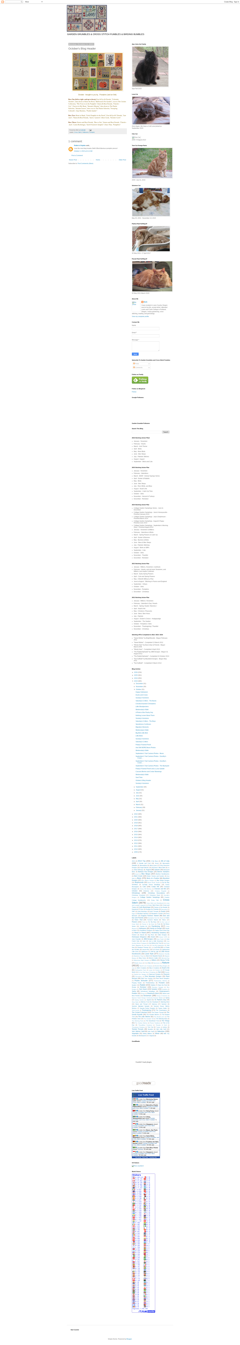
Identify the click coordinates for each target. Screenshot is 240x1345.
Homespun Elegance (139, 937)
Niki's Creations (141, 968)
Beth (145, 302)
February (139, 807)
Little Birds (139, 736)
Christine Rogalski (160, 891)
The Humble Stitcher (152, 1014)
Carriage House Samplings (151, 884)
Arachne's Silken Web (158, 867)
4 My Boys (154, 861)
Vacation (150, 1029)
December (139, 683)
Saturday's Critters (142, 742)
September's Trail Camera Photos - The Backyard (152, 766)
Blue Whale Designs (163, 880)
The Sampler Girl (149, 1018)
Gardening (156, 926)
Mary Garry (142, 958)
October (139, 689)
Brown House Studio (154, 882)
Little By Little (154, 951)
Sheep (143, 993)
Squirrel (149, 1000)
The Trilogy (165, 1021)
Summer (164, 1004)
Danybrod (135, 909)
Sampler (154, 989)
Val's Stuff (151, 1031)
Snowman (147, 996)
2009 (136, 852)
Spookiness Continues (143, 724)
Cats (144, 887)
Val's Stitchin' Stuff (138, 1031)
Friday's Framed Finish (143, 745)
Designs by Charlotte (152, 909)
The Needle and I (159, 1016)
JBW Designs (148, 939)
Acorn (157, 863)
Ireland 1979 (163, 937)
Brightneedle (139, 882)
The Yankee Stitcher (141, 1023)
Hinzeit (142, 935)
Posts (137, 364)
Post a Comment (77, 155)
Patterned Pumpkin (155, 974)
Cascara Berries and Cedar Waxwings (149, 771)
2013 (136, 840)
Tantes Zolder (162, 1008)
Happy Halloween (142, 692)
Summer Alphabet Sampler (141, 1006)
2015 (136, 834)
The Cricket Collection (139, 1012)
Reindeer (143, 987)
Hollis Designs (162, 935)
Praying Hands (137, 983)
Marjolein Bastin (157, 956)
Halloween (85, 132)
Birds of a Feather (153, 878)
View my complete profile (140, 316)
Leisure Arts (145, 949)
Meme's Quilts (153, 958)
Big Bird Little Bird (142, 733)
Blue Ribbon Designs (148, 880)
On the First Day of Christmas (147, 972)
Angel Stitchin (144, 867)
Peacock (166, 974)
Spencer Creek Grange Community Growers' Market (147, 998)
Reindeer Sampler (157, 987)
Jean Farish (160, 939)
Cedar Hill (155, 887)
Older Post (122, 160)
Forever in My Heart (148, 924)
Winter (157, 1033)
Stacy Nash (135, 1002)
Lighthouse (144, 951)
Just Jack (147, 945)
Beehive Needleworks (162, 874)
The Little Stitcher (144, 1017)
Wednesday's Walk (142, 709)
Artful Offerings (138, 869)
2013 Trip (142, 861)
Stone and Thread (141, 1004)
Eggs (133, 913)
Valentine (160, 1031)
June (138, 796)
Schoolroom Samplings (147, 991)
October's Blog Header (143, 780)
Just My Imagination (158, 945)
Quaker (134, 985)
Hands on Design (156, 928)
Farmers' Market (152, 920)
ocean (150, 970)
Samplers (164, 989)
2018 (136, 826)
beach (137, 874)
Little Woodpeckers (142, 706)
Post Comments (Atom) (85, 163)
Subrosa (154, 1004)
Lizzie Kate (149, 954)
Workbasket (142, 1035)
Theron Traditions (155, 1023)
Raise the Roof (162, 985)
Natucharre (156, 963)
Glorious (140, 1149)
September (140, 787)
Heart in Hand (140, 933)
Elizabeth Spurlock (143, 913)
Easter (163, 911)
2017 (136, 829)
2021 (136, 817)
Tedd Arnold (135, 1010)
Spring (167, 998)
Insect (153, 937)
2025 (136, 675)
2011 (136, 846)
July (137, 793)
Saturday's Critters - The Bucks (146, 701)
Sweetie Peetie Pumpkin (147, 1008)
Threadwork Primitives (138, 1027)
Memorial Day (165, 958)
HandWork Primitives (146, 930)
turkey (165, 1027)
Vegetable (135, 1033)
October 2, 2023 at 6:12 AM (83, 151)
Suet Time (139, 777)
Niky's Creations (154, 968)
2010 (136, 849)
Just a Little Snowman (156, 941)
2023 (136, 681)
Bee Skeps (146, 874)
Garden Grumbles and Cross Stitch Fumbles (144, 1101)
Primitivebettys (150, 983)
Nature (165, 962)
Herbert (134, 935)
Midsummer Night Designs (141, 960)
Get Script (138, 1157)
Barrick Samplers (163, 872)
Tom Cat (150, 1027)
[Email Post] (89, 130)
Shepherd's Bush (153, 993)
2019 (136, 823)
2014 (136, 837)
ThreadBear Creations (145, 1025)
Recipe (134, 987)
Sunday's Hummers (142, 698)
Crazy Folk (155, 900)
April (137, 801)
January (139, 810)
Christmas (136, 893)
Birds (139, 878)
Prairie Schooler (141, 981)
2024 (136, 678)
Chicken (135, 891)
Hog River (151, 935)
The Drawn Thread (157, 1012)
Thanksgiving (146, 1010)
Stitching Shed (165, 1002)
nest (133, 968)
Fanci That (138, 920)
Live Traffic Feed (146, 1095)
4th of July (165, 861)
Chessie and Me (160, 889)
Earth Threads (154, 911)
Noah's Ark (165, 968)
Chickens (146, 891)
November (139, 686)
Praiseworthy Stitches (160, 980)
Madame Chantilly (164, 954)
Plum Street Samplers (162, 978)
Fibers (164, 920)
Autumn (157, 870)
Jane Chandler (136, 939)
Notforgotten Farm (140, 970)
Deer (141, 909)
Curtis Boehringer (144, 907)
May (137, 799)
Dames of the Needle (160, 907)
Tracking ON (152, 1157)
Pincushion (138, 976)
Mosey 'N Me (164, 960)
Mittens (154, 960)
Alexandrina (143, 865)
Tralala (158, 1027)
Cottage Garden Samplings (150, 897)
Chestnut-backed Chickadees (146, 704)
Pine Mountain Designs (153, 976)
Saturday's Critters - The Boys (146, 721)
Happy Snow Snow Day (162, 930)
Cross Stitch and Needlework (155, 903)
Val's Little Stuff (161, 1029)
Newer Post (73, 160)
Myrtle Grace (138, 963)
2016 (136, 831)
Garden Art (143, 926)
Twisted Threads (137, 1029)
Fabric (167, 918)
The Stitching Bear (161, 1018)
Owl (159, 972)
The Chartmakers (161, 1010)
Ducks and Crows (142, 695)
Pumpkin (92, 132)
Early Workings (142, 911)
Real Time (145, 1157)
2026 (136, 672)
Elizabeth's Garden (157, 913)
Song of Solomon (162, 995)
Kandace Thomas (143, 947)
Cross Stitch (78, 132)
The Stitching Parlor (138, 1021)
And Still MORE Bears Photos (146, 747)
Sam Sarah (143, 989)
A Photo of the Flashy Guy (144, 712)
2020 (136, 820)
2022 (136, 814)
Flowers (134, 922)
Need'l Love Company (146, 966)
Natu (149, 963)
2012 (136, 843)
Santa (134, 991)
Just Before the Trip (155, 943)
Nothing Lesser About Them (145, 715)
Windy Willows (147, 1033)
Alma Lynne (153, 865)
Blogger (129, 1339)
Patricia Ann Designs (140, 974)
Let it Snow (156, 949)
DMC (133, 911)
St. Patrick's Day (160, 1000)
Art (168, 867)
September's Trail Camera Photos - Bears (150, 753)
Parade (167, 972)
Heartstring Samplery (158, 933)
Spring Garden (139, 1000)
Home (98, 160)
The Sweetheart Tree (152, 1021)
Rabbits (153, 985)
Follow (134, 392)
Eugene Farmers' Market (150, 916)
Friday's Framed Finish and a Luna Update (150, 769)
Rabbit (142, 985)
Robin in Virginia (80, 145)
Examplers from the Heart (155, 918)
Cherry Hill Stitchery (146, 889)
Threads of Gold (161, 1025)
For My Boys (152, 922)
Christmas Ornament (138, 895)
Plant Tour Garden (146, 978)
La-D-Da (157, 947)
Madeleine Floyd (139, 956)
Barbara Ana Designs (145, 872)
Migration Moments (142, 727)
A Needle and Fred (143, 863)
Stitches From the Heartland (149, 1002)
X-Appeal (151, 1035)
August (138, 790)
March (138, 804)
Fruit (158, 924)
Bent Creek (138, 876)
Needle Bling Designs (161, 966)
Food (143, 922)
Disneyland (164, 909)
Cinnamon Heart (155, 895)
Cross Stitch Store (153, 905)
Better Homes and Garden (155, 876)
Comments (138, 367)
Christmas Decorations (156, 893)
